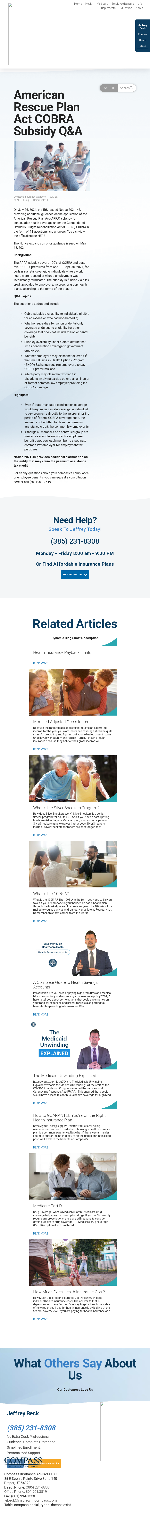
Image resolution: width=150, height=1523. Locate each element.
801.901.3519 (36, 1492)
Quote (142, 40)
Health (89, 3)
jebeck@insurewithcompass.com (30, 1500)
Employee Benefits (123, 3)
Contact (142, 34)
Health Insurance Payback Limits (62, 652)
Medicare (102, 3)
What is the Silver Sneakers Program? (66, 807)
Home (78, 3)
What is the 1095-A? (51, 893)
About (139, 8)
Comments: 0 (40, 200)
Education (126, 8)
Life (140, 3)
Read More (40, 663)
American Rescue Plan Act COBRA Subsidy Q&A (48, 113)
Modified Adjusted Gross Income (62, 721)
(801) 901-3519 (40, 482)
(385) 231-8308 (75, 541)
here (17, 482)
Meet (143, 45)
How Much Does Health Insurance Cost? (69, 1292)
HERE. (42, 236)
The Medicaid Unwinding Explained (64, 1075)
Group (26, 200)
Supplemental (107, 8)
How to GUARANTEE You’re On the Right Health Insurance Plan (69, 1117)
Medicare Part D (47, 1206)
